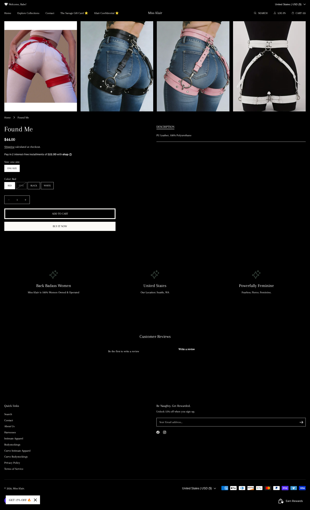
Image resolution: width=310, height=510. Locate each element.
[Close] (35, 499)
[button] (260, 13)
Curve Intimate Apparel (17, 450)
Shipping (9, 146)
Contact (8, 420)
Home (7, 117)
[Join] (301, 422)
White (47, 185)
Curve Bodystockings (16, 456)
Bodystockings (12, 444)
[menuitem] (7, 13)
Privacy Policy (12, 462)
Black (33, 185)
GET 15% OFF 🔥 (20, 500)
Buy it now (60, 226)
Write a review (187, 349)
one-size (12, 168)
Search (8, 414)
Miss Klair (18, 488)
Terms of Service (13, 468)
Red (10, 185)
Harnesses (10, 432)
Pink (22, 186)
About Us (9, 426)
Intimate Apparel (13, 438)
